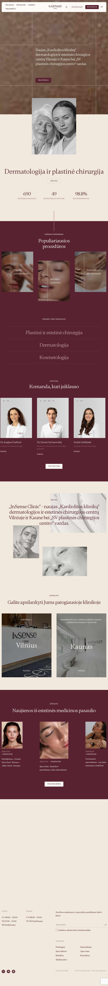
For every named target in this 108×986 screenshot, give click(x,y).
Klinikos (31, 5)
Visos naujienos (54, 784)
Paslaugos (9, 5)
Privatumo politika (62, 970)
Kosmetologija (54, 357)
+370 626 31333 (76, 7)
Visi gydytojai (54, 466)
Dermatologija (54, 345)
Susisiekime (54, 883)
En (102, 7)
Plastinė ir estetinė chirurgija (54, 332)
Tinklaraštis (10, 9)
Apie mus (53, 181)
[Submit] (105, 925)
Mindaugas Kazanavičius (84, 442)
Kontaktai (85, 955)
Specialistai (21, 5)
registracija (92, 7)
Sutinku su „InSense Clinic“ (68, 930)
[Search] (66, 7)
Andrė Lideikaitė (43, 442)
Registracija (43, 80)
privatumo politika (83, 930)
